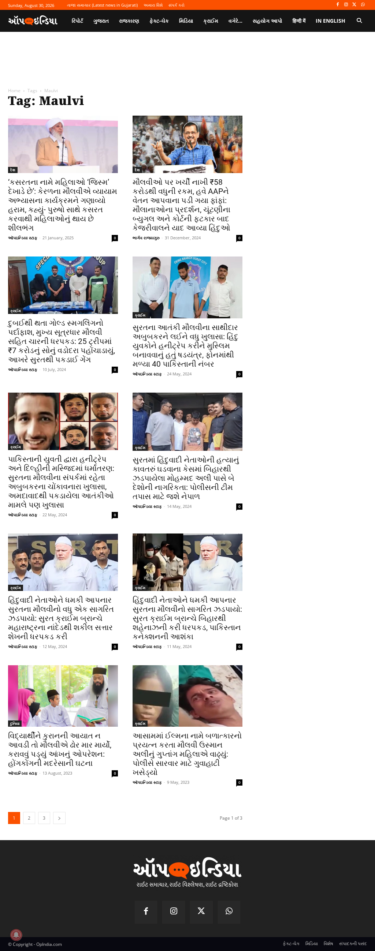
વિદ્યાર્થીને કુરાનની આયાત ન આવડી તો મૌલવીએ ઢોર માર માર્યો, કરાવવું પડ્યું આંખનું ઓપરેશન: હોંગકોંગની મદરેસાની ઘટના (59, 749)
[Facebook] (338, 5)
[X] (354, 5)
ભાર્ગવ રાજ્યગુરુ (146, 237)
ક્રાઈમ (15, 310)
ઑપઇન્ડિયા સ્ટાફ (22, 237)
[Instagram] (346, 5)
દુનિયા (14, 723)
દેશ (12, 169)
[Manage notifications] (16, 935)
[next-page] (59, 818)
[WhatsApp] (363, 5)
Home (14, 90)
